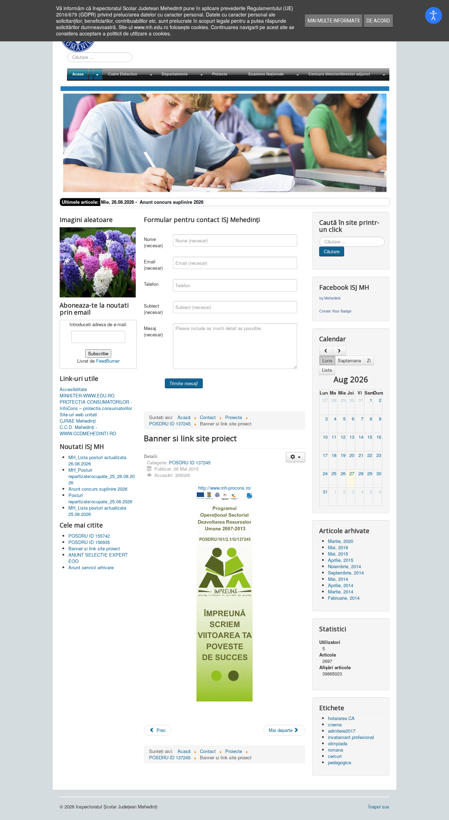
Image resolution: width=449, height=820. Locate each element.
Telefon (151, 284)
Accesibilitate (73, 389)
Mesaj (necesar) (153, 331)
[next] (339, 351)
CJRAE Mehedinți (78, 421)
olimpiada (337, 743)
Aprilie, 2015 (340, 560)
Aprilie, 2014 (340, 585)
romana (335, 749)
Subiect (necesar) (153, 308)
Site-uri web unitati (78, 414)
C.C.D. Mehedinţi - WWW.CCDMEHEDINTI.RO (88, 430)
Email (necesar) (153, 264)
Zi (369, 360)
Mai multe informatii (334, 20)
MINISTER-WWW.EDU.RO (87, 395)
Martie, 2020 (340, 541)
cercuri (335, 756)
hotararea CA (341, 718)
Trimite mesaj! (183, 383)
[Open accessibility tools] (433, 15)
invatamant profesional (351, 737)
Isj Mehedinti (329, 298)
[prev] (326, 351)
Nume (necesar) (153, 242)
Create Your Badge (335, 311)
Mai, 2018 (338, 547)
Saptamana (349, 360)
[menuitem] (85, 74)
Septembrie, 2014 (346, 572)
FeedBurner (108, 360)
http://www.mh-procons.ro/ (224, 487)
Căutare (332, 251)
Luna (327, 360)
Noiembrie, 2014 (344, 566)
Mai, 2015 (338, 553)
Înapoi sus (378, 806)
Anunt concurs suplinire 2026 (171, 202)
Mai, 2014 (338, 579)
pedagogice (339, 762)
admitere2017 (341, 730)
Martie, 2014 (340, 591)
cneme (335, 724)
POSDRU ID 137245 (189, 462)
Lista (327, 370)
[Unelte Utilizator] (295, 457)
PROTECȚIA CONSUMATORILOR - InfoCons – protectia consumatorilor (96, 405)
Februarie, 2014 (344, 597)
